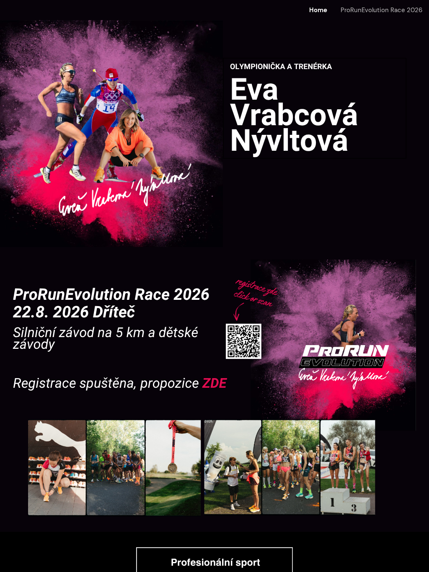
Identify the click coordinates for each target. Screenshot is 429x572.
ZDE (214, 383)
